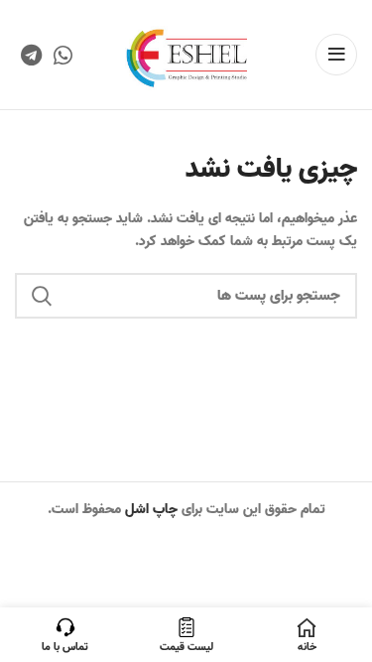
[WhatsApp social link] (63, 54)
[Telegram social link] (31, 54)
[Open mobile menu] (336, 54)
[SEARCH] (41, 296)
